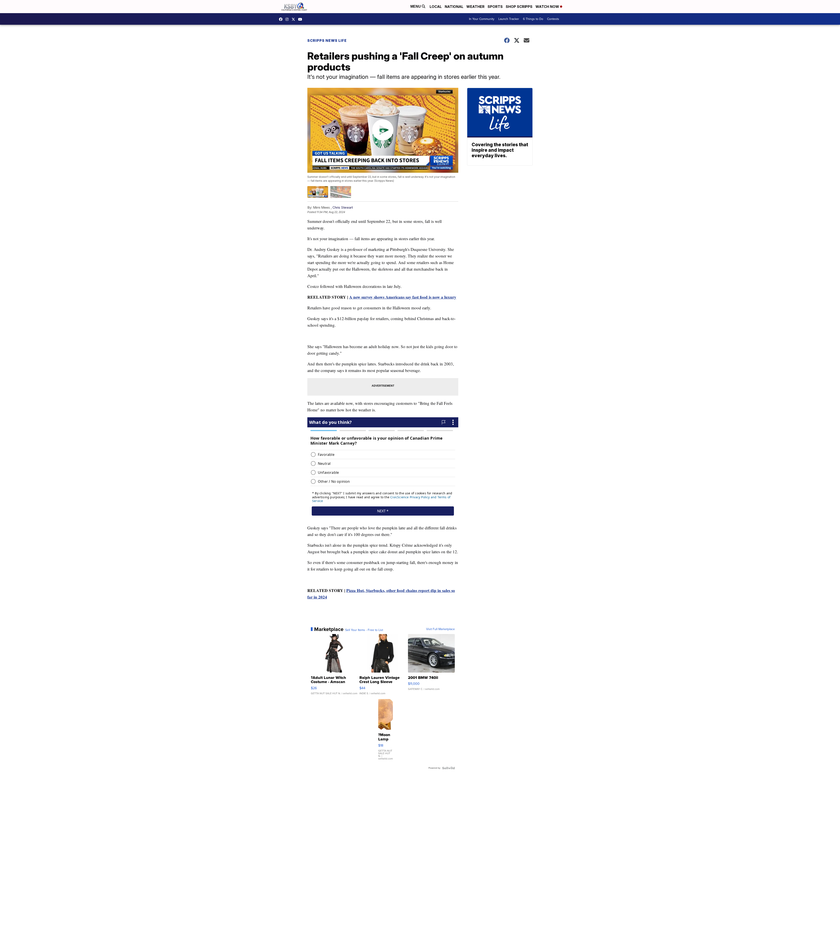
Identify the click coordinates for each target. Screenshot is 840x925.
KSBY (294, 19)
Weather (475, 6)
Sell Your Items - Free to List (364, 630)
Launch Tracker (508, 19)
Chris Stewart (342, 207)
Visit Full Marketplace (440, 629)
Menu (416, 6)
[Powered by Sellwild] (448, 768)
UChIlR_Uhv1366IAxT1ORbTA (301, 19)
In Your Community (481, 19)
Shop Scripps (519, 6)
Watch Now (548, 6)
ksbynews (282, 19)
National (454, 6)
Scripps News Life (327, 40)
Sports (495, 6)
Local (436, 6)
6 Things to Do (533, 19)
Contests (553, 19)
